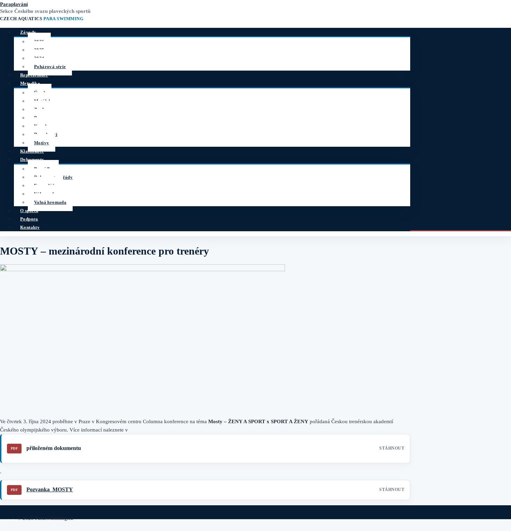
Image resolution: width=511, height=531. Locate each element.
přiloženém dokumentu (53, 448)
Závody (28, 32)
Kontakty (30, 227)
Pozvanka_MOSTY (49, 489)
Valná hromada (50, 202)
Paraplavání (14, 4)
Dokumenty (32, 159)
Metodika (30, 83)
